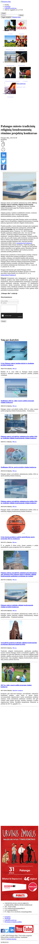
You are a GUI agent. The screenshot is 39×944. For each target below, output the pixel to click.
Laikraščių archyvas (10, 8)
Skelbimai (8, 918)
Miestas (15, 368)
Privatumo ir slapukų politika (13, 922)
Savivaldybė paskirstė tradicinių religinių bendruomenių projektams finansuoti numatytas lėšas (19, 643)
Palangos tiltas (16, 17)
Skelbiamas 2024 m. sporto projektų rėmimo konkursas (18, 467)
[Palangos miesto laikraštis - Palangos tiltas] (6, 1)
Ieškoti (21, 15)
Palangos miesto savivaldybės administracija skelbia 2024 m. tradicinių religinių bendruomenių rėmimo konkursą (19, 502)
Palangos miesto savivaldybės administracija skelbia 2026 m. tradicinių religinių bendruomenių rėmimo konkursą (19, 437)
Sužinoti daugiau (11, 939)
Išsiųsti (3, 321)
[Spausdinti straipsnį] (3, 151)
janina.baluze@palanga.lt (8, 275)
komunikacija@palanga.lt (24, 243)
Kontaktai (7, 6)
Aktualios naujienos (17, 690)
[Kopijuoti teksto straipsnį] (3, 146)
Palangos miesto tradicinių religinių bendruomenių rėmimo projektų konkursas (17, 606)
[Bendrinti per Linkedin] (3, 157)
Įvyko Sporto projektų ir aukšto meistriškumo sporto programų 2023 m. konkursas (18, 537)
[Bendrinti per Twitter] (3, 163)
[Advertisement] (19, 110)
